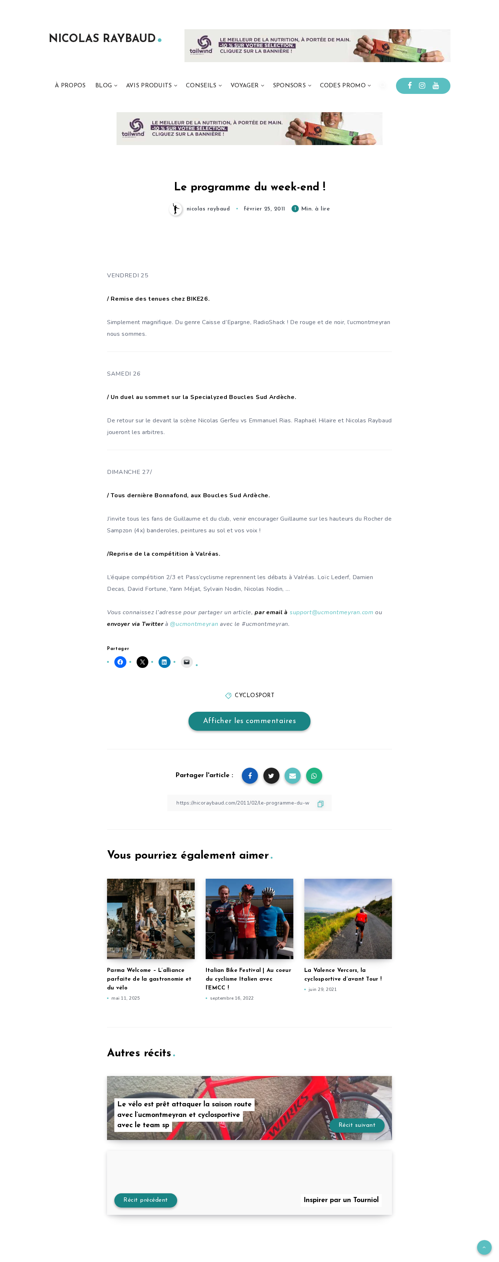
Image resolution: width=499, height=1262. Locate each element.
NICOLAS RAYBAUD (102, 39)
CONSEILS (201, 86)
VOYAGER (245, 86)
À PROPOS (70, 86)
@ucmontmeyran (194, 624)
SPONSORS (289, 86)
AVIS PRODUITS (149, 86)
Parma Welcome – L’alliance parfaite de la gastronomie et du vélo (149, 979)
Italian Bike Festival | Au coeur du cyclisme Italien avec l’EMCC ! (248, 979)
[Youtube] (436, 86)
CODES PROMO (343, 86)
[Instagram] (422, 86)
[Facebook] (410, 86)
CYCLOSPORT (254, 696)
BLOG (103, 86)
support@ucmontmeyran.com (332, 612)
